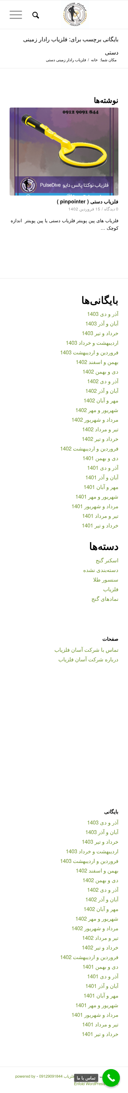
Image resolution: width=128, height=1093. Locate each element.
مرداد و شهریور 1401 (94, 506)
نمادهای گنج (104, 598)
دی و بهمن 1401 (100, 458)
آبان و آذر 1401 (101, 477)
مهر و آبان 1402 (101, 400)
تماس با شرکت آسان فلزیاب (86, 649)
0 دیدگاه (111, 209)
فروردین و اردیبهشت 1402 (89, 448)
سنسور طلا (105, 579)
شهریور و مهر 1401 (96, 496)
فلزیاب (110, 589)
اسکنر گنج (107, 560)
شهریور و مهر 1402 (96, 409)
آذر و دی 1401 (102, 467)
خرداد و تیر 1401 (100, 525)
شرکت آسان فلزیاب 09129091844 (67, 1076)
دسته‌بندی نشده (100, 569)
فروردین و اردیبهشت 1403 (89, 352)
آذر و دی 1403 (102, 313)
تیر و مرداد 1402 (100, 429)
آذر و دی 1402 (102, 381)
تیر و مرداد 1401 (100, 515)
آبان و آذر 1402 (101, 390)
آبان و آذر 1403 (101, 323)
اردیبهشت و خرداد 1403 (92, 342)
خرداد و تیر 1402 (100, 438)
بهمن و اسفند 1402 (97, 361)
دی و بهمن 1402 (100, 371)
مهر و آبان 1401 (101, 486)
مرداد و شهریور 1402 (94, 419)
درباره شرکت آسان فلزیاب (88, 659)
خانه (94, 59)
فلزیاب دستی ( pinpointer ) (87, 201)
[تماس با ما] (111, 1078)
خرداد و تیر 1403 (100, 333)
